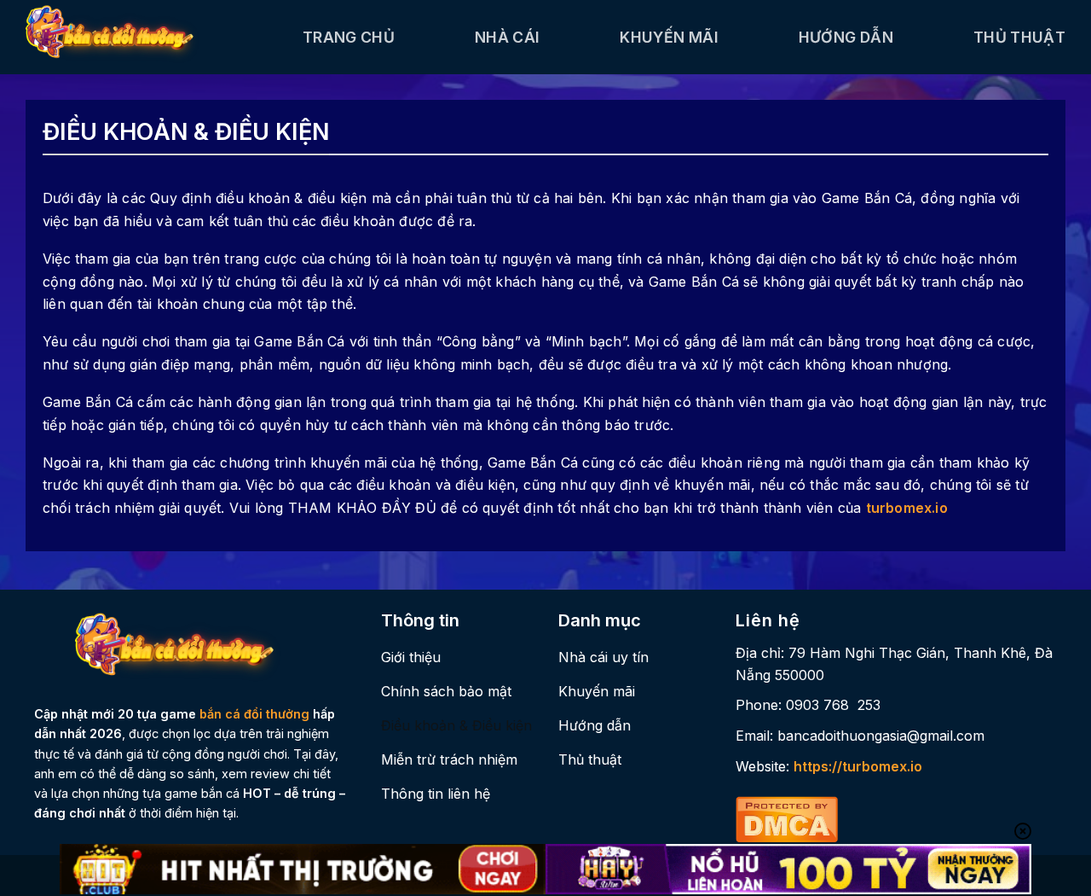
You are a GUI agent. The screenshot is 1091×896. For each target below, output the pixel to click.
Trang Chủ (349, 37)
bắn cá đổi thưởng (254, 714)
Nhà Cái (507, 37)
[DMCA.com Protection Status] (787, 817)
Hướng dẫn (846, 37)
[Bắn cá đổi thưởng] (151, 37)
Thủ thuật (1019, 37)
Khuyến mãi (669, 37)
